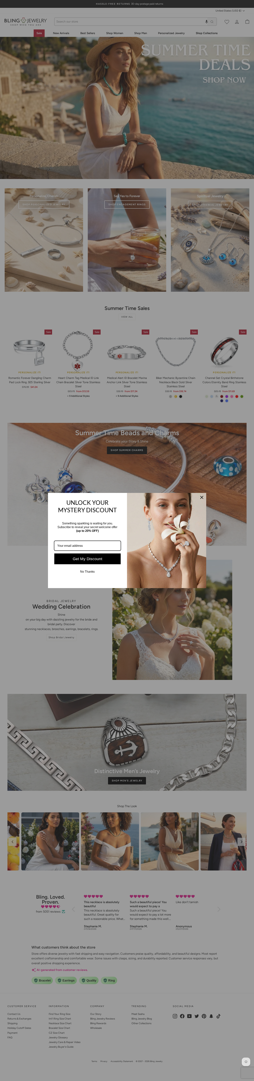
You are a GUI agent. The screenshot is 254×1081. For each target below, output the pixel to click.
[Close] (201, 497)
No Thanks (87, 571)
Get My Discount (87, 559)
